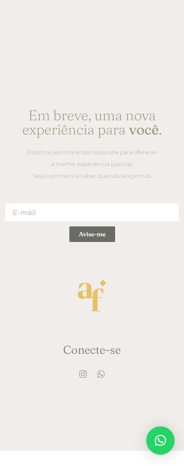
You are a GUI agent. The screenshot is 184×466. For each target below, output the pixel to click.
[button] (160, 440)
